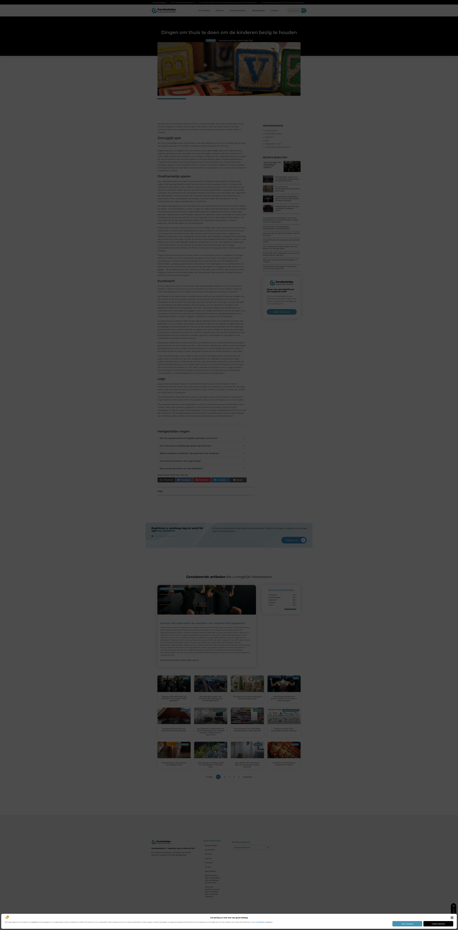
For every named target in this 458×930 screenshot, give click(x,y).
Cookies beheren (438, 924)
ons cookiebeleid (258, 922)
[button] (452, 918)
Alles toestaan (407, 924)
